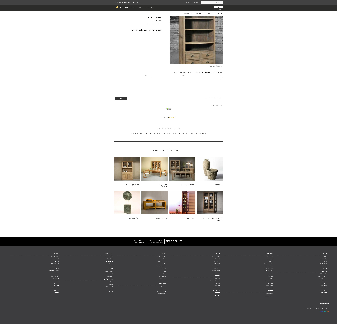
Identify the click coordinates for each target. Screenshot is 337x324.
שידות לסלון (217, 268)
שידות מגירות (216, 258)
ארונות (111, 266)
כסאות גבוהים (216, 283)
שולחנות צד (110, 276)
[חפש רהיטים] (203, 2)
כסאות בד (217, 285)
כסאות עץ (217, 278)
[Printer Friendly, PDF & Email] (168, 109)
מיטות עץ (163, 286)
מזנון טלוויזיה (270, 276)
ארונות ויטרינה (109, 256)
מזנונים (270, 273)
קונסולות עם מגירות (161, 266)
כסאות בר (270, 261)
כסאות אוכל (270, 258)
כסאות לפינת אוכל (215, 281)
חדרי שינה (162, 284)
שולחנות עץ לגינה (54, 268)
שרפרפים (217, 292)
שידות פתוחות (216, 266)
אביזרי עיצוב (108, 279)
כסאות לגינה (216, 290)
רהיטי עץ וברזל (323, 278)
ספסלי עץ (217, 295)
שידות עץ (56, 292)
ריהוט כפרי (324, 281)
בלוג (57, 273)
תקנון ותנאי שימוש (324, 303)
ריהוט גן (56, 253)
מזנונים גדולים (269, 285)
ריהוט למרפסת (55, 258)
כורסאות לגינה (55, 266)
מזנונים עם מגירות (268, 288)
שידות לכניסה (216, 273)
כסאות (217, 276)
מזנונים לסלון (163, 281)
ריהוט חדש (324, 292)
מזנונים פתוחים (269, 283)
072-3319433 (119, 2)
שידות (218, 253)
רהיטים (324, 271)
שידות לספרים (216, 270)
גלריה (325, 261)
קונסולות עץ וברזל (161, 261)
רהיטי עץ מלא (323, 258)
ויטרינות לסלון (269, 293)
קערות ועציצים (109, 286)
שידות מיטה (163, 289)
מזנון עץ (271, 278)
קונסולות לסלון (162, 258)
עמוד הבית (219, 13)
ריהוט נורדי (324, 285)
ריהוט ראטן (324, 288)
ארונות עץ (56, 285)
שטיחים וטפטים (162, 293)
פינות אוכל (269, 253)
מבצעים (325, 266)
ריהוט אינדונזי (323, 283)
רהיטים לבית (199, 13)
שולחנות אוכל (269, 256)
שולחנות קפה (109, 274)
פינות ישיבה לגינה (54, 263)
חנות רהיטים (210, 13)
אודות (325, 256)
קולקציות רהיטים (322, 276)
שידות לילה (217, 261)
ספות (164, 271)
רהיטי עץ (324, 253)
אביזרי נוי (110, 289)
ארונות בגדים (109, 261)
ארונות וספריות (107, 253)
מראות (111, 282)
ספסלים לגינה (55, 261)
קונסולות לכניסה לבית (160, 256)
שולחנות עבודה (109, 271)
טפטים (111, 284)
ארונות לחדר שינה (161, 291)
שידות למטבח (216, 263)
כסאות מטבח (216, 288)
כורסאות (164, 274)
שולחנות (110, 269)
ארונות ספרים (109, 263)
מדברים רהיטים (55, 276)
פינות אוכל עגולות (268, 263)
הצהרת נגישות (325, 306)
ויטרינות (270, 291)
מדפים (111, 291)
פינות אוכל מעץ (55, 288)
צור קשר (324, 268)
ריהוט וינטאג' (323, 290)
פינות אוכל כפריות (268, 268)
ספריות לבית (109, 258)
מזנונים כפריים (269, 281)
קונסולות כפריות (162, 263)
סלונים (164, 269)
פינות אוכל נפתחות (268, 266)
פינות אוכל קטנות (268, 270)
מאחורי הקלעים (55, 278)
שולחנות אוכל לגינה (54, 270)
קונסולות (163, 253)
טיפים (57, 281)
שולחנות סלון (162, 276)
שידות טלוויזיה (216, 256)
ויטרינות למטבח (269, 296)
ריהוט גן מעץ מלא (54, 256)
